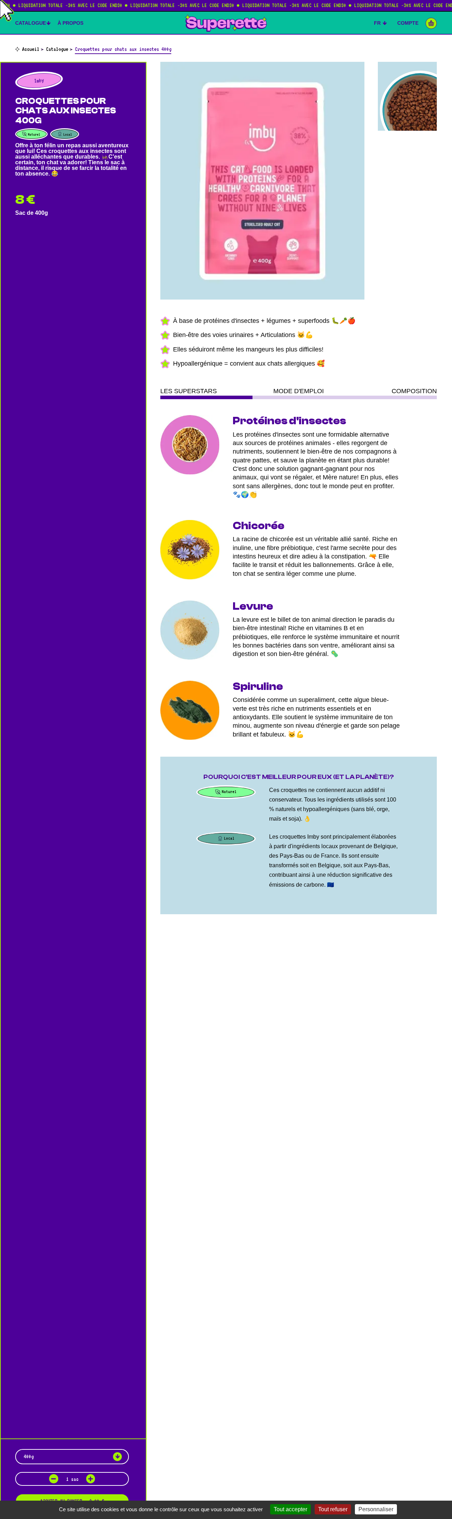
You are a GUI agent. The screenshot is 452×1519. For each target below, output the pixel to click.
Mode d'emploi (298, 391)
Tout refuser (332, 1509)
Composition (414, 391)
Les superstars (188, 391)
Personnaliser (375, 1509)
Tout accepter (290, 1509)
